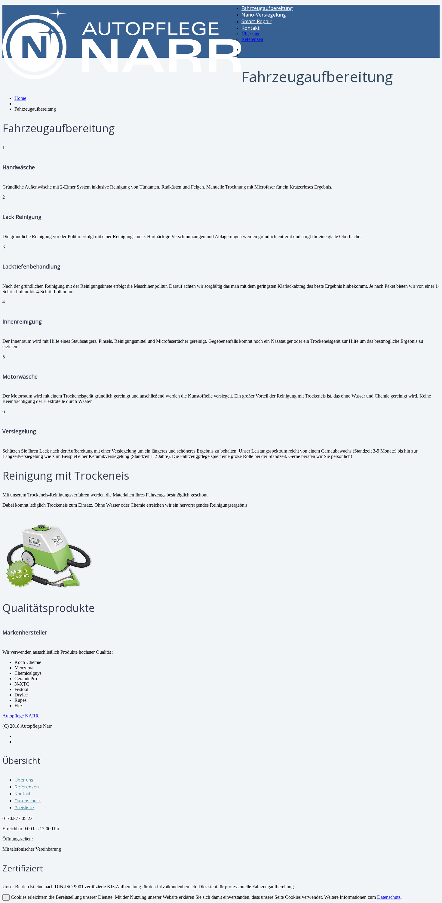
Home (20, 98)
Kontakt (250, 28)
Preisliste (24, 807)
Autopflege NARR (20, 715)
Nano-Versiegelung (263, 14)
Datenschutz (27, 800)
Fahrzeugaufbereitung (267, 8)
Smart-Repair (256, 21)
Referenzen (252, 39)
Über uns (250, 33)
